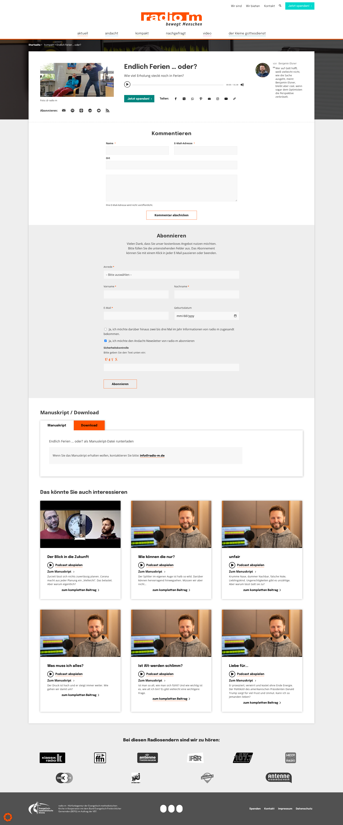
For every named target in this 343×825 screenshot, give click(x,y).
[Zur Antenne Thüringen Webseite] (147, 757)
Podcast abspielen (69, 565)
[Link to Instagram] (218, 99)
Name (111, 143)
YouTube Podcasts (99, 110)
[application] (184, 84)
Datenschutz (304, 809)
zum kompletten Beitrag (79, 590)
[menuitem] (236, 6)
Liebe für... (238, 666)
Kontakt (269, 6)
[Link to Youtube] (226, 99)
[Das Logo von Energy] (135, 778)
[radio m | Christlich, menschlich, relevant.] (171, 19)
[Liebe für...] (262, 633)
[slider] (177, 84)
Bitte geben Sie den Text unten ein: (125, 350)
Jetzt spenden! (139, 98)
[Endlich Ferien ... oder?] (77, 81)
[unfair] (262, 524)
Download (89, 425)
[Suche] (280, 5)
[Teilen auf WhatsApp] (192, 99)
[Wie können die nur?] (171, 524)
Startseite (34, 45)
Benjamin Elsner (288, 63)
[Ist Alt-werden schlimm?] (171, 633)
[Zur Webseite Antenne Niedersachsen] (278, 778)
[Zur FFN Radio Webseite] (100, 757)
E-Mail (108, 307)
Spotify (72, 110)
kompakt (49, 45)
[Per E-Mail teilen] (209, 99)
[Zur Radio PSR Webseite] (195, 757)
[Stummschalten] (242, 84)
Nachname (181, 286)
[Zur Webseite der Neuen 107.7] (243, 757)
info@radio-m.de (152, 455)
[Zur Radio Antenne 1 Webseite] (207, 778)
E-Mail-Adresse (184, 143)
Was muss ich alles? (65, 666)
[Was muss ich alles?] (80, 633)
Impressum (285, 809)
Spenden (255, 809)
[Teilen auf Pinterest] (201, 99)
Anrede (109, 266)
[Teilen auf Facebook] (176, 99)
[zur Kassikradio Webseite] (52, 757)
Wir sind (236, 6)
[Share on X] (184, 99)
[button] (8, 817)
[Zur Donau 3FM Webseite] (64, 778)
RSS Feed (107, 110)
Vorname (110, 286)
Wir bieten (253, 6)
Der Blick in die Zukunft (68, 557)
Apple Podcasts (81, 110)
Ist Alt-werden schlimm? (160, 666)
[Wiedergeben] (127, 84)
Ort (108, 158)
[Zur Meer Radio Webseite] (290, 757)
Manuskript (57, 425)
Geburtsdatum (183, 307)
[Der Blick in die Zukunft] (80, 524)
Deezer (90, 110)
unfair (234, 557)
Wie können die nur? (156, 557)
